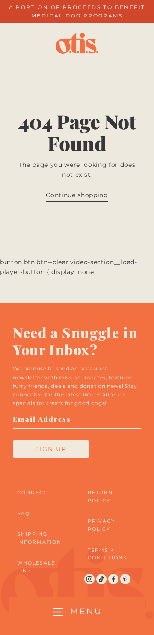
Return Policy (100, 496)
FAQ (23, 513)
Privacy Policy (101, 525)
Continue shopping (77, 195)
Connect (32, 492)
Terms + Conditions (107, 554)
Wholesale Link (36, 567)
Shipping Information (39, 538)
